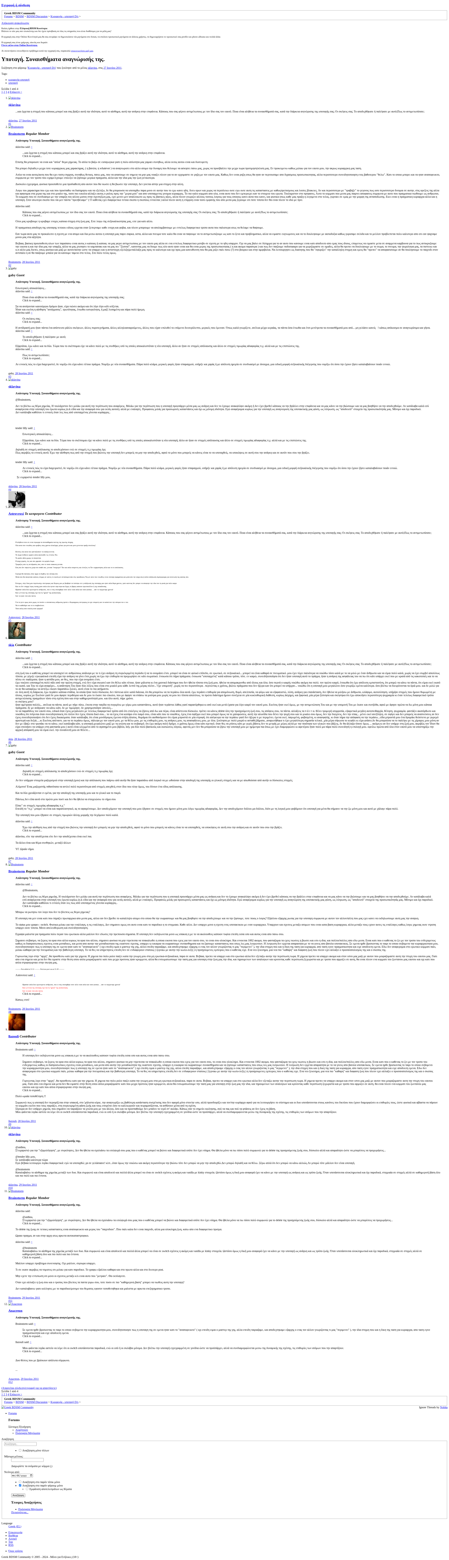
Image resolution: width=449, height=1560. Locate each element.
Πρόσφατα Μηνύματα (27, 1433)
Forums (12, 1413)
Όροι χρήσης (15, 1550)
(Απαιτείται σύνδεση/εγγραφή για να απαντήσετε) (29, 1388)
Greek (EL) (14, 1526)
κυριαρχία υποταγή (18, 79)
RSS (11, 1545)
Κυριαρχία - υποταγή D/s (42, 67)
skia (11, 645)
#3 (9, 376)
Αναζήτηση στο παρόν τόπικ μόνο (41, 1482)
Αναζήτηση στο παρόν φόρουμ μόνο (42, 1485)
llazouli (13, 1036)
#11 (10, 1300)
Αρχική (12, 1538)
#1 (9, 123)
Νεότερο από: (12, 1472)
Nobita (444, 1407)
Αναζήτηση (21, 1429)
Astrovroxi (16, 513)
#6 (9, 742)
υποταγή (13, 82)
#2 (9, 265)
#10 (10, 1187)
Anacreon (15, 1311)
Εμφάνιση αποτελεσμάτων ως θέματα (50, 1489)
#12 (10, 1382)
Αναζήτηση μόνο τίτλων (35, 1450)
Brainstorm (16, 134)
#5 (9, 620)
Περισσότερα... (19, 1512)
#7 (9, 861)
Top (10, 1541)
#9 (9, 1124)
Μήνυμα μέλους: (13, 1456)
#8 (9, 1011)
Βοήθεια (13, 1535)
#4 (9, 489)
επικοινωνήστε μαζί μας (82, 50)
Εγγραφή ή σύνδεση (15, 5)
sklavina (92, 67)
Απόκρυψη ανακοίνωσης (15, 23)
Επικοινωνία (15, 1532)
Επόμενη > (16, 92)
